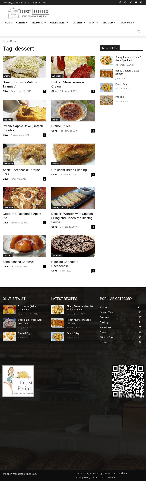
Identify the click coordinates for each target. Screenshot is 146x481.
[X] (131, 3)
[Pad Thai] (106, 100)
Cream (7, 76)
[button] (138, 31)
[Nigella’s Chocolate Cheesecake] (73, 246)
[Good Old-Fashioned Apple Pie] (24, 198)
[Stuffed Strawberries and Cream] (73, 67)
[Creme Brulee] (73, 110)
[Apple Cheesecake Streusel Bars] (24, 154)
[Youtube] (141, 3)
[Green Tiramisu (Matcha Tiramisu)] (24, 67)
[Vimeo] (136, 3)
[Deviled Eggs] (9, 336)
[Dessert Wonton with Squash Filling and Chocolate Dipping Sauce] (73, 198)
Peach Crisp (121, 84)
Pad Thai (120, 97)
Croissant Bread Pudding (69, 170)
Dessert (7, 255)
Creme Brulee (61, 126)
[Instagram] (125, 3)
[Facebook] (120, 3)
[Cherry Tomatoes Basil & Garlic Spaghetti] (106, 60)
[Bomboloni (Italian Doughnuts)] (9, 309)
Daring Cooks (59, 207)
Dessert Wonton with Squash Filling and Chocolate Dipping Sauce (72, 218)
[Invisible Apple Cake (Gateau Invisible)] (24, 110)
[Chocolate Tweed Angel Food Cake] (9, 323)
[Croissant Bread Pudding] (73, 154)
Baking (55, 163)
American (56, 76)
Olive (5, 91)
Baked (55, 119)
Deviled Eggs (25, 333)
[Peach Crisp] (106, 87)
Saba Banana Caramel (18, 262)
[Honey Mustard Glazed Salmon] (106, 73)
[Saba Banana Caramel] (24, 246)
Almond (7, 119)
